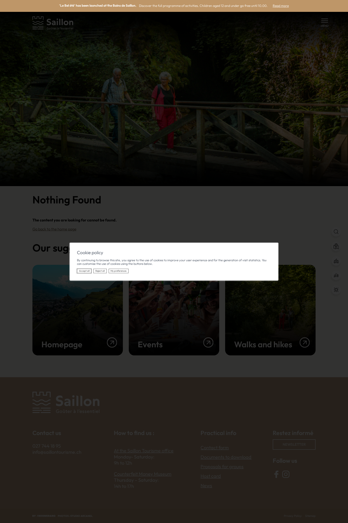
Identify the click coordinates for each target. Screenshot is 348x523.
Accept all (84, 270)
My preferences (118, 270)
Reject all (100, 270)
